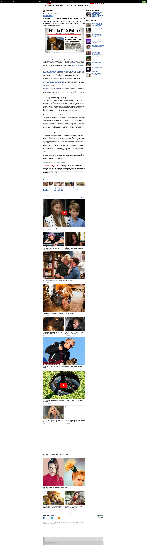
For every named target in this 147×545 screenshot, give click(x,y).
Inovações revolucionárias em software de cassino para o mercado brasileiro (97, 41)
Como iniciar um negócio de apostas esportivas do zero (97, 29)
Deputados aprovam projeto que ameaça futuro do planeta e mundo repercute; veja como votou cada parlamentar (98, 47)
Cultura (70, 5)
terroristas (54, 61)
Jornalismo (64, 177)
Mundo (74, 5)
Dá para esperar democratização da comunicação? (60, 114)
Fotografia (60, 177)
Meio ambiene (80, 5)
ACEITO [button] (143, 1)
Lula (44, 13)
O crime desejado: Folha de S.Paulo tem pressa (64, 18)
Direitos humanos (50, 5)
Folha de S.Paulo (51, 59)
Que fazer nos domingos (96, 62)
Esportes (91, 5)
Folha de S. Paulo (49, 177)
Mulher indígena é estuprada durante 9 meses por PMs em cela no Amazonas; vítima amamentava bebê (97, 25)
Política (44, 5)
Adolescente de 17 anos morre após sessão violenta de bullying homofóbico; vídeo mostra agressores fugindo (98, 14)
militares (47, 88)
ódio (77, 177)
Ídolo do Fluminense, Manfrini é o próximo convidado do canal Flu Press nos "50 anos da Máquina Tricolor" (97, 69)
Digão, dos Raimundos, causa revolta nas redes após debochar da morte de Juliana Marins (69, 188)
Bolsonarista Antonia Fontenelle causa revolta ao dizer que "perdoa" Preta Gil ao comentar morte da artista (47, 189)
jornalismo (61, 103)
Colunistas (86, 5)
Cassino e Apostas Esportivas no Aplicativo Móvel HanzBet (97, 57)
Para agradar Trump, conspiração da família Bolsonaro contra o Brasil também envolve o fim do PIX (97, 53)
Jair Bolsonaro (72, 62)
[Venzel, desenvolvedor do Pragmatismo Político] (100, 517)
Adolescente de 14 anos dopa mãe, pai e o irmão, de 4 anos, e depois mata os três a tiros (80, 188)
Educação (57, 5)
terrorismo (80, 177)
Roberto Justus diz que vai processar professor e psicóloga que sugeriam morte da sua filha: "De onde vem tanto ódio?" (59, 189)
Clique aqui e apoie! (53, 172)
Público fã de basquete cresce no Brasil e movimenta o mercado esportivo (97, 74)
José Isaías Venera (49, 10)
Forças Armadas (55, 177)
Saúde (61, 5)
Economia (66, 5)
